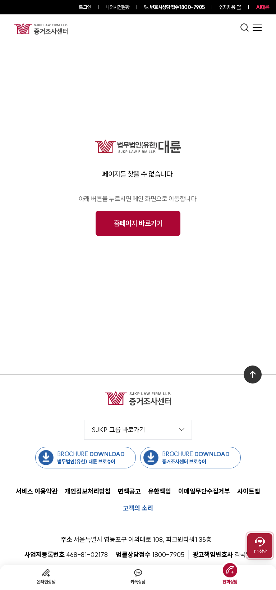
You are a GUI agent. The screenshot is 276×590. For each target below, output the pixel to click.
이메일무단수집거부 (204, 491)
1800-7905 (177, 7)
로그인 (85, 7)
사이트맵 (248, 491)
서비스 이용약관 (37, 491)
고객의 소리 (138, 508)
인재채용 (227, 7)
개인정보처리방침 (88, 491)
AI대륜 (262, 7)
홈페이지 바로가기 (138, 223)
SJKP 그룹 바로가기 (118, 430)
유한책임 (159, 491)
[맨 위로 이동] (253, 375)
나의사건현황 (118, 7)
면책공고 (129, 491)
